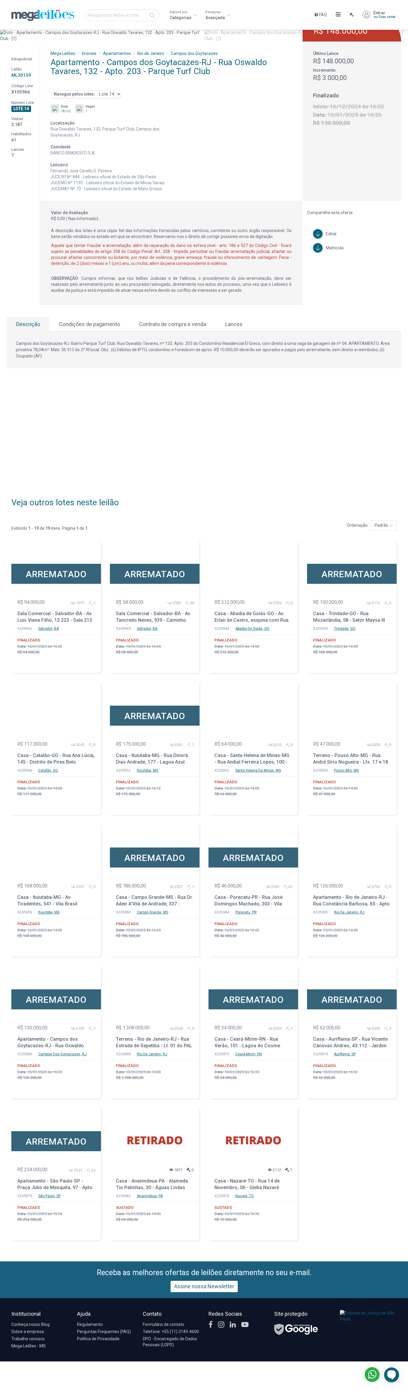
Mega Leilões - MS (28, 1346)
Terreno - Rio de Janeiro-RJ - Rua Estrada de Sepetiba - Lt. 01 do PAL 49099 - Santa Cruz (154, 1043)
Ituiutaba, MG (147, 770)
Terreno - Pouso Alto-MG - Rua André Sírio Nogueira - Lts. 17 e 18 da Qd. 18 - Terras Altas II (350, 760)
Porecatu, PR (246, 912)
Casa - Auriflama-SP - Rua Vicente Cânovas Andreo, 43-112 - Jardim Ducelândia (350, 1043)
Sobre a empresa (27, 1331)
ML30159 (21, 75)
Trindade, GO (344, 629)
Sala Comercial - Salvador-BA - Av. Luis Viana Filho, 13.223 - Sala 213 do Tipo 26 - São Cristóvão (55, 618)
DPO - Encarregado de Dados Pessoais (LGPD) (170, 1341)
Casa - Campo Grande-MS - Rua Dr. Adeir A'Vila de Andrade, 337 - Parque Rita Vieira (154, 901)
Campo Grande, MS (152, 912)
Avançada (215, 15)
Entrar (384, 14)
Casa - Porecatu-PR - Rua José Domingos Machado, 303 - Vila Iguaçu (248, 901)
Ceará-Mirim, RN (248, 1054)
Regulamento (90, 1324)
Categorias (181, 15)
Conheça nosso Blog (30, 1324)
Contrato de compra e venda (172, 324)
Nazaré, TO (244, 1196)
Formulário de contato (163, 1324)
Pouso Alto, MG (346, 770)
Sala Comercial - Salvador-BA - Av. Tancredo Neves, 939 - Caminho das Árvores (153, 618)
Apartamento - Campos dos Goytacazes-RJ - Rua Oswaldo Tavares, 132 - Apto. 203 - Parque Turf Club (53, 1043)
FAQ (322, 14)
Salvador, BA (48, 629)
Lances (234, 324)
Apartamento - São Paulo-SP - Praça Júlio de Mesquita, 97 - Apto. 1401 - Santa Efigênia (55, 1185)
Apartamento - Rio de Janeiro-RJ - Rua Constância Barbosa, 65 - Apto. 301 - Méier (352, 901)
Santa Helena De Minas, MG (258, 770)
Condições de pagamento (89, 324)
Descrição (28, 324)
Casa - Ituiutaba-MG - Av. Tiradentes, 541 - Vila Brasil (47, 900)
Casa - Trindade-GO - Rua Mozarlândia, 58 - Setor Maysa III (349, 617)
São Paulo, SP (49, 1196)
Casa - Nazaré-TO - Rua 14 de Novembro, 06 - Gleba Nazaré (247, 1184)
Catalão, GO (48, 770)
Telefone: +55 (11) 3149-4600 (171, 1331)
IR (152, 15)
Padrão (382, 525)
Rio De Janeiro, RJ (349, 912)
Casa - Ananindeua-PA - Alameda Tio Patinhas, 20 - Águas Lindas (152, 1184)
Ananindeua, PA (150, 1196)
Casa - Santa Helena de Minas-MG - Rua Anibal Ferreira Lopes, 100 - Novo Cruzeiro (251, 760)
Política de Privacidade (98, 1338)
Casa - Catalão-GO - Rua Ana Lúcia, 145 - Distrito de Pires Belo (56, 759)
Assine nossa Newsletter (204, 1286)
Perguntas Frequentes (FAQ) (104, 1331)
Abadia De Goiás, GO (252, 629)
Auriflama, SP (345, 1054)
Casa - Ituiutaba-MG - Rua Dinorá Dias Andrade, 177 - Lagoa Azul (152, 759)
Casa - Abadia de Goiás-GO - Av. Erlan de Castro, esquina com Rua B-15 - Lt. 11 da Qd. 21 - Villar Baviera (251, 618)
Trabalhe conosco (28, 1338)
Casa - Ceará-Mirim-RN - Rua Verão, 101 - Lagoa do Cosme (247, 1042)
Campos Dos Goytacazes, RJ (62, 1054)
